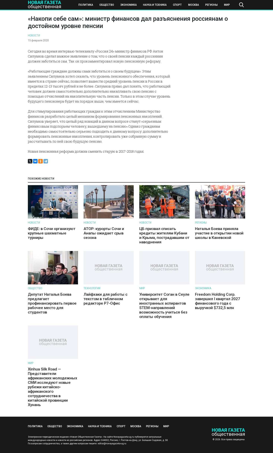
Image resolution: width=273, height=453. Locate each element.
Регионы (211, 4)
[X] (30, 161)
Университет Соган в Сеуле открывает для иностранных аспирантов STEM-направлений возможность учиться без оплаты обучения (164, 305)
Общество (106, 4)
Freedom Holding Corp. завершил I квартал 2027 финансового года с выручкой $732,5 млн (217, 301)
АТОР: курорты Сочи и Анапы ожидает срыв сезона (104, 233)
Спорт (177, 4)
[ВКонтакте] (35, 161)
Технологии (92, 288)
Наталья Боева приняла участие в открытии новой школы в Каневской (219, 233)
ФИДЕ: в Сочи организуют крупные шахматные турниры (51, 233)
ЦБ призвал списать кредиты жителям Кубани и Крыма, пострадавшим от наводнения (164, 235)
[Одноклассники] (40, 161)
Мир (227, 4)
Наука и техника (155, 4)
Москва (193, 4)
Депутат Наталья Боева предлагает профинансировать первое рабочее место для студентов (52, 303)
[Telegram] (45, 161)
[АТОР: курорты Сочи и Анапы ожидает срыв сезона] (109, 217)
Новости (34, 35)
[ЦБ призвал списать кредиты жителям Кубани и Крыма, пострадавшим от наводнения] (164, 217)
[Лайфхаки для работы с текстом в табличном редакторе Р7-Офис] (109, 283)
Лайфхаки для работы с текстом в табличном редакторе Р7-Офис (105, 299)
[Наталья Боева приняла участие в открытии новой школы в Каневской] (220, 217)
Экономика (128, 4)
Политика (85, 4)
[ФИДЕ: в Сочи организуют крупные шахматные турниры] (53, 217)
